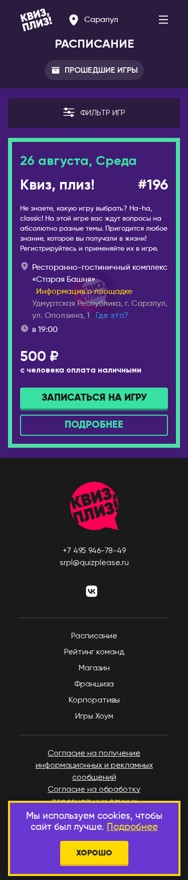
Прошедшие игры (101, 70)
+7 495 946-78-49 (94, 551)
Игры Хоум (94, 717)
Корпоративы (94, 700)
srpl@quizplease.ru (94, 563)
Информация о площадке (84, 292)
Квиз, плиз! (57, 186)
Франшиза (94, 684)
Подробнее (132, 827)
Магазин (94, 668)
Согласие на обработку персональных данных (94, 796)
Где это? (112, 316)
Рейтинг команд (94, 652)
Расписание (94, 636)
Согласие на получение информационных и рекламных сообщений (94, 766)
